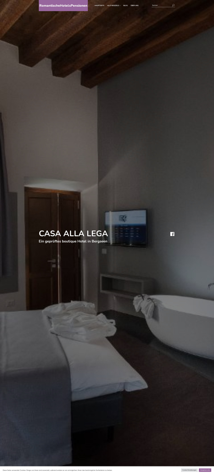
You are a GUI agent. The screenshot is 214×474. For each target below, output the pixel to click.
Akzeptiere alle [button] (205, 470)
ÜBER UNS (134, 5)
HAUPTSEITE (99, 5)
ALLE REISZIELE (113, 5)
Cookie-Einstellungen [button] (189, 470)
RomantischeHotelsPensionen (63, 5)
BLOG (125, 5)
